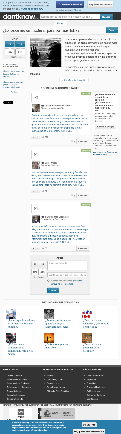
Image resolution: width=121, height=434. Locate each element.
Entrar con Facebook (72, 4)
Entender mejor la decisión (74, 80)
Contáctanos (92, 398)
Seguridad (91, 379)
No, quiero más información (89, 431)
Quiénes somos (93, 391)
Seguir (112, 30)
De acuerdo (89, 424)
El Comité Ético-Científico (58, 391)
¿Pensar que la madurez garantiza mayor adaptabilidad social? (13, 84)
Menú (60, 22)
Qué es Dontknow (14, 375)
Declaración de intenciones (19, 387)
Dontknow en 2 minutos (17, 379)
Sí (10, 44)
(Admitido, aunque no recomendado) (67, 282)
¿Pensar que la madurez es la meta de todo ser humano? (14, 74)
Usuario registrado (55, 379)
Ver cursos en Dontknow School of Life (105, 153)
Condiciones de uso (95, 375)
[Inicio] (21, 16)
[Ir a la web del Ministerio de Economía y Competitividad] (56, 413)
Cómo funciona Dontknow (18, 383)
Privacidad (91, 383)
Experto (50, 375)
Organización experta (56, 387)
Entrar (78, 9)
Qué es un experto (15, 398)
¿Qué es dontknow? (32, 8)
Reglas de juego (14, 391)
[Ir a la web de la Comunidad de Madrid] (20, 413)
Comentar (82, 141)
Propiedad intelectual (96, 387)
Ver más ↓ (15, 91)
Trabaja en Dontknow (96, 395)
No (20, 44)
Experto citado (53, 383)
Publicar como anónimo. (67, 282)
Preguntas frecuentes (16, 395)
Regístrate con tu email (100, 4)
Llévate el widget (105, 126)
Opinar (53, 290)
